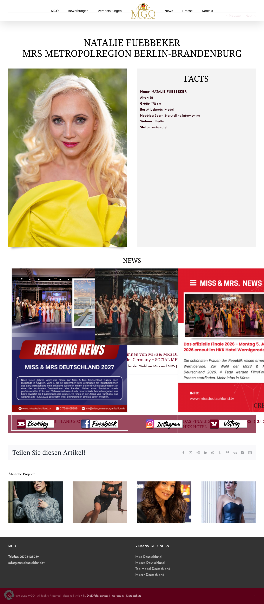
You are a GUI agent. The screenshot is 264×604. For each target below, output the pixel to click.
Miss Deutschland (148, 557)
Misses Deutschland (150, 563)
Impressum (117, 596)
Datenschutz (133, 596)
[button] (9, 595)
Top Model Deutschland (152, 569)
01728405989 (29, 557)
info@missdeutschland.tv (26, 563)
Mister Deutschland (149, 575)
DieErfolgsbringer (97, 596)
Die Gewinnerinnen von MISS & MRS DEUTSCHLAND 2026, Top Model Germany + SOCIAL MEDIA (152, 356)
